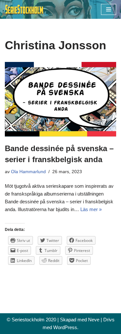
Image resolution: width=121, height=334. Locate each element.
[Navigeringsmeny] (108, 9)
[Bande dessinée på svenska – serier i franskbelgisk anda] (60, 99)
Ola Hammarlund (28, 171)
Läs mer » (91, 209)
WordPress (65, 327)
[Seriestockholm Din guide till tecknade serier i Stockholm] (24, 9)
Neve (93, 319)
